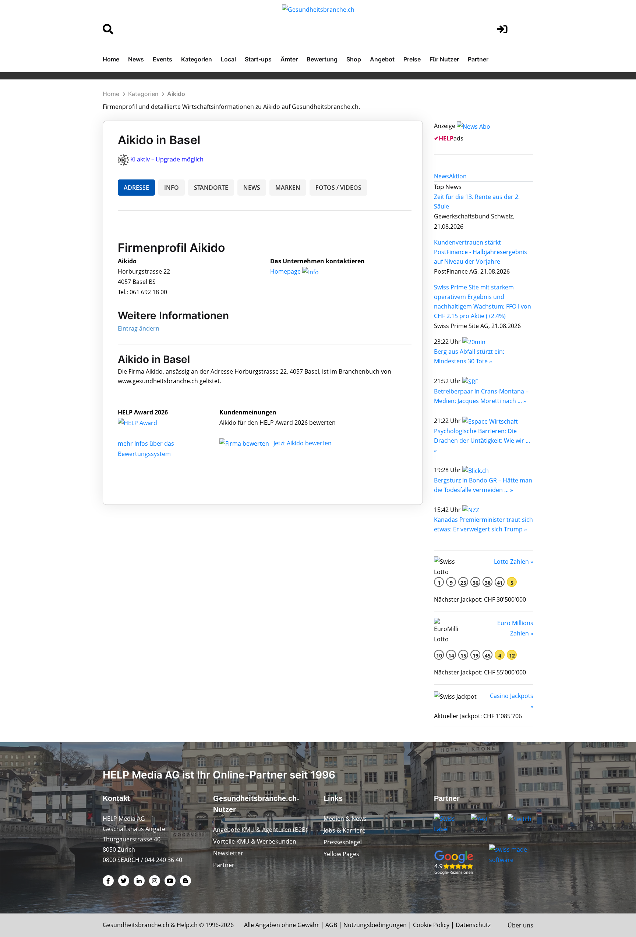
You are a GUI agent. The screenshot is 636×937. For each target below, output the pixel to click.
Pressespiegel (343, 842)
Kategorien (196, 59)
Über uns (520, 925)
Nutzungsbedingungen (375, 925)
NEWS (251, 188)
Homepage (286, 271)
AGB (331, 925)
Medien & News (345, 819)
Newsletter (228, 853)
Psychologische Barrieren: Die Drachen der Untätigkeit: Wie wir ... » (482, 440)
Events (162, 59)
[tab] (441, 176)
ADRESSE (136, 188)
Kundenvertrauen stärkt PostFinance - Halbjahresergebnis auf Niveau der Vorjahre (480, 252)
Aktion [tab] (458, 176)
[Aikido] (145, 422)
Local (228, 59)
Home (111, 59)
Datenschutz (473, 925)
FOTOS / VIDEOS (338, 188)
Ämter (289, 59)
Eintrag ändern (138, 328)
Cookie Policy (431, 925)
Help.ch (187, 925)
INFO (171, 188)
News (136, 59)
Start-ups (258, 59)
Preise (412, 59)
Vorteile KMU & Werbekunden (254, 841)
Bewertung (322, 59)
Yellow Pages (341, 854)
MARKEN (287, 188)
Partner (478, 59)
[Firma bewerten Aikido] (245, 443)
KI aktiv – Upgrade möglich (167, 159)
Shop (353, 59)
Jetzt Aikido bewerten (302, 443)
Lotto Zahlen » (513, 561)
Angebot (382, 59)
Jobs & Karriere (344, 830)
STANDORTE (211, 188)
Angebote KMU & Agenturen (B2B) (260, 830)
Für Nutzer (444, 59)
